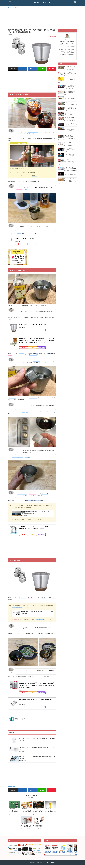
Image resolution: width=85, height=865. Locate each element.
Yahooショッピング (41, 329)
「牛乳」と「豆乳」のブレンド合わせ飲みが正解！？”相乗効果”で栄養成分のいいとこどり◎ (70, 169)
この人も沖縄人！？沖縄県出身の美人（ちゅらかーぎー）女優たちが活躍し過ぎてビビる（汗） (67, 162)
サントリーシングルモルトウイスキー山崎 (24, 238)
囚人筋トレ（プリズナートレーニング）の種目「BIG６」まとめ (70, 74)
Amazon (32, 329)
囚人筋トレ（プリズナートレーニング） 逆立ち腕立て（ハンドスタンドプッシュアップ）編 (70, 175)
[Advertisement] (42, 18)
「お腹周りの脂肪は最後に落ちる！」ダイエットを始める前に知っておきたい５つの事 (70, 156)
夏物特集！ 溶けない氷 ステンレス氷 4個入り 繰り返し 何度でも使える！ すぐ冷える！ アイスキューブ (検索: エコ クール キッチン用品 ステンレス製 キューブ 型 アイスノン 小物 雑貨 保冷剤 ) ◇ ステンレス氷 (36, 340)
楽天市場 (23, 329)
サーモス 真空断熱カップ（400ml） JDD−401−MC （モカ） (33, 324)
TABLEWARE (12, 786)
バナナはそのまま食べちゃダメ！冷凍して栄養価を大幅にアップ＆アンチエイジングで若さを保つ (67, 80)
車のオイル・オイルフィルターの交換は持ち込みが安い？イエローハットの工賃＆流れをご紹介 (67, 130)
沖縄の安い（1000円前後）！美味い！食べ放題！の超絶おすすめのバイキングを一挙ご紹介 (70, 119)
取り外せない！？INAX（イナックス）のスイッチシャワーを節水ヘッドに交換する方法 (70, 68)
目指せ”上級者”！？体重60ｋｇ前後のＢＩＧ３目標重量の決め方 (70, 98)
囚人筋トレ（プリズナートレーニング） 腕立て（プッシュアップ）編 (70, 109)
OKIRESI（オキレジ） (42, 3)
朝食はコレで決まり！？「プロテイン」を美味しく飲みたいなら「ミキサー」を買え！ (70, 144)
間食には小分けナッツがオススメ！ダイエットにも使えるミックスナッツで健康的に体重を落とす (67, 181)
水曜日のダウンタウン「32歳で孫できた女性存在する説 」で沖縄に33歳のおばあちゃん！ (70, 87)
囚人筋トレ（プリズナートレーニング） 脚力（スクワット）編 (70, 124)
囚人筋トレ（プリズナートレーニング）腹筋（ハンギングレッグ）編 (70, 150)
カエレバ (20, 241)
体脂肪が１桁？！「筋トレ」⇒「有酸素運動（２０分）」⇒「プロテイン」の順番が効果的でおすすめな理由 (67, 137)
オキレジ (67, 39)
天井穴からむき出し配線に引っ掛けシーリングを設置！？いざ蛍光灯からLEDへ (70, 93)
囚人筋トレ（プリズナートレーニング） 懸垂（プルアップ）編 (70, 103)
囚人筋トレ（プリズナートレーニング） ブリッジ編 (70, 114)
